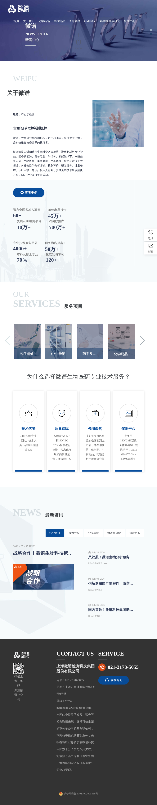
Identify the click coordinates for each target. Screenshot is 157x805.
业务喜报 (93, 533)
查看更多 (31, 192)
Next (142, 340)
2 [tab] (151, 34)
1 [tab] (151, 30)
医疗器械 (74, 21)
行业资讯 (54, 533)
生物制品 (59, 21)
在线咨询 (116, 680)
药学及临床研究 (110, 21)
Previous (7, 340)
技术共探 (74, 533)
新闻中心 (129, 21)
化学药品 (44, 21)
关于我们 (28, 21)
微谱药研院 (114, 533)
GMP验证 (90, 21)
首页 (16, 21)
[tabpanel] (78, 30)
